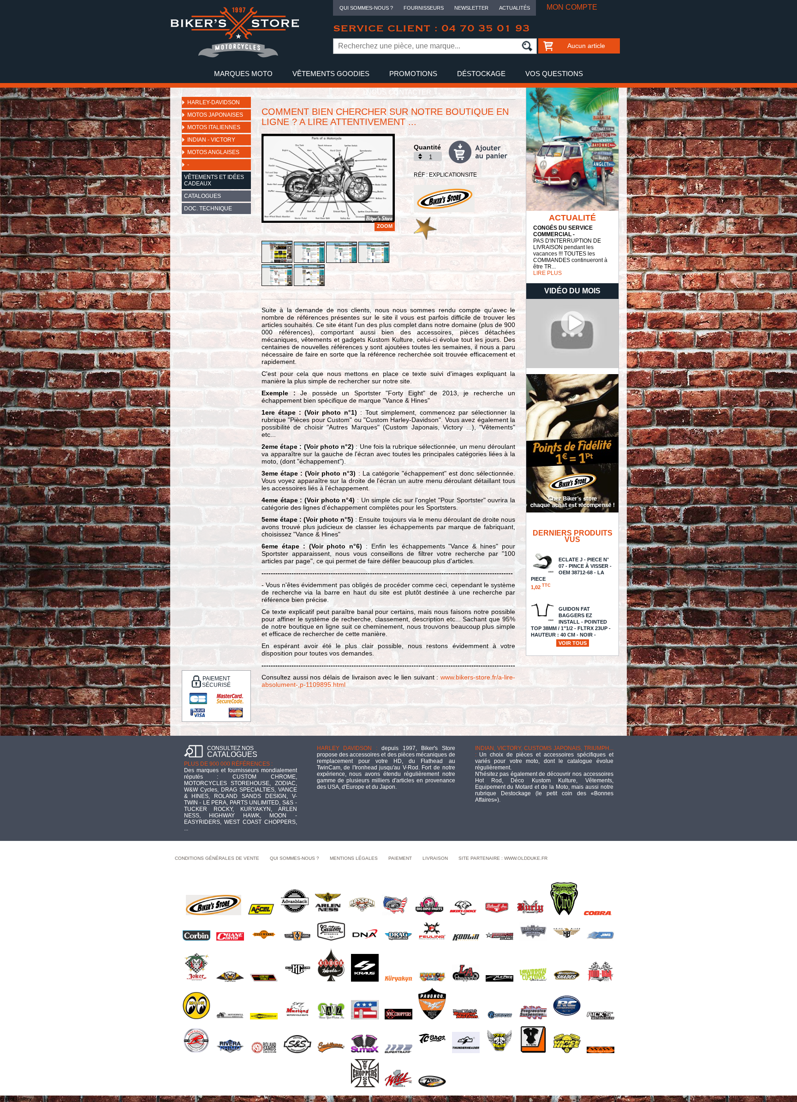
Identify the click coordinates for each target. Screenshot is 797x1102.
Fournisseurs (424, 8)
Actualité (572, 217)
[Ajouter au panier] (482, 152)
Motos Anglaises (213, 152)
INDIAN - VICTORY (211, 140)
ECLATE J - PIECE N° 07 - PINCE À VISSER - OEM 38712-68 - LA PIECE (571, 573)
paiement (400, 858)
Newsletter (471, 8)
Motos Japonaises (215, 115)
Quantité (427, 147)
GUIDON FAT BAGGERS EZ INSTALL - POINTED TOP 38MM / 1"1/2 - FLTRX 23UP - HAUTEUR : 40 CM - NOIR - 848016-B (571, 629)
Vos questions (554, 73)
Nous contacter (398, 92)
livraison (435, 858)
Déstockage (481, 73)
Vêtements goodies (330, 73)
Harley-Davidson (213, 102)
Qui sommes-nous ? (366, 8)
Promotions (413, 73)
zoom (385, 226)
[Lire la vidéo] (572, 366)
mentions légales (354, 858)
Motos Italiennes (213, 127)
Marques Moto (243, 73)
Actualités (514, 8)
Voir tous (573, 643)
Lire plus (547, 273)
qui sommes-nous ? (294, 858)
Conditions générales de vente (217, 858)
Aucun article (586, 45)
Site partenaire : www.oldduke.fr (502, 858)
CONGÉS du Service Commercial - (563, 231)
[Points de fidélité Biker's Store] (572, 510)
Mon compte (572, 7)
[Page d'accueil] (234, 56)
